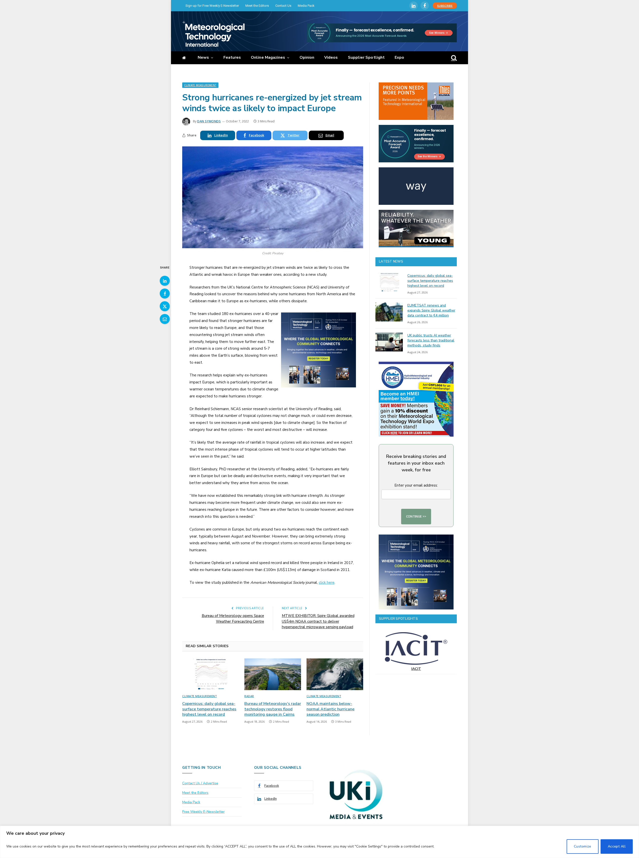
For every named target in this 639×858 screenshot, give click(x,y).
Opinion (307, 57)
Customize (582, 846)
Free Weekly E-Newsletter (203, 811)
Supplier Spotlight (366, 57)
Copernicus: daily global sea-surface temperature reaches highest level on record (209, 709)
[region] (319, 842)
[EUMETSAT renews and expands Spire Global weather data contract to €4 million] (389, 311)
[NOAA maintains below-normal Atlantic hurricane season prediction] (335, 674)
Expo (399, 57)
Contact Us (283, 5)
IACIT (416, 668)
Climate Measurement (200, 85)
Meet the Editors (257, 5)
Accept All (617, 846)
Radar (249, 696)
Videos (331, 57)
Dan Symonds (209, 121)
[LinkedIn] (165, 281)
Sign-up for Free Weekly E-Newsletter (212, 5)
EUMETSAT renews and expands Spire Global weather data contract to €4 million (431, 310)
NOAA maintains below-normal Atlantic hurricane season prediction (330, 709)
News (203, 57)
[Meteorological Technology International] (213, 33)
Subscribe (445, 5)
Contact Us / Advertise (200, 783)
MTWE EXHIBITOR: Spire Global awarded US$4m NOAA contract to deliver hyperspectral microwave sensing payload (318, 621)
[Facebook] (165, 293)
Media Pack (306, 5)
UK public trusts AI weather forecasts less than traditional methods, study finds (430, 340)
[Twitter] (165, 306)
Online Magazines (268, 57)
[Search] (453, 57)
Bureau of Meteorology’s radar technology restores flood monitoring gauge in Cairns (272, 709)
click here (326, 582)
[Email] (165, 319)
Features (232, 57)
